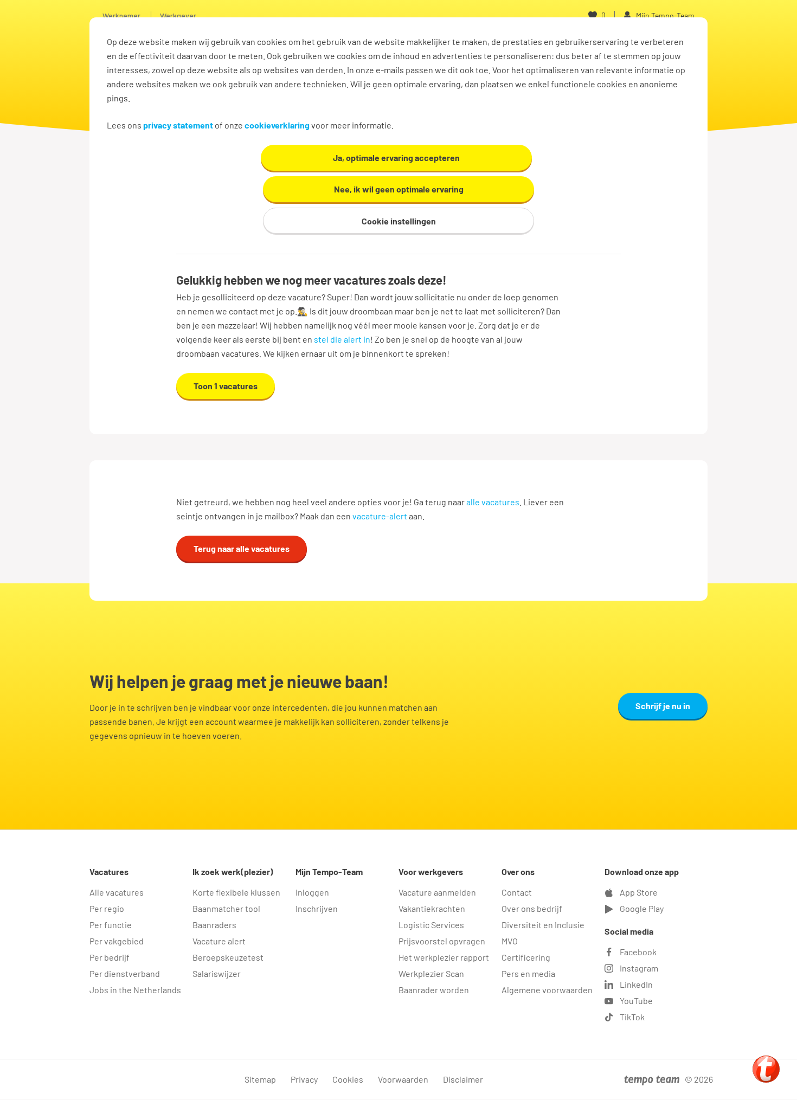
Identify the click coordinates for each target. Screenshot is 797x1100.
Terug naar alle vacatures (242, 548)
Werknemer (121, 15)
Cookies (347, 1079)
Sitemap (260, 1079)
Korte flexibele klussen (236, 892)
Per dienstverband (124, 973)
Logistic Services (431, 924)
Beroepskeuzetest (227, 957)
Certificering (526, 957)
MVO (510, 941)
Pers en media (528, 973)
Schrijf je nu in (662, 705)
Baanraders (214, 924)
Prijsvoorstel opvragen (441, 941)
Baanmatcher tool (226, 908)
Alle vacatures (116, 892)
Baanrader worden (433, 990)
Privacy (304, 1079)
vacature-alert (379, 516)
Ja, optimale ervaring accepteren (396, 157)
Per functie (110, 924)
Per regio (106, 908)
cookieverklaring (277, 125)
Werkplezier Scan (431, 973)
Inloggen (312, 892)
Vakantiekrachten (431, 908)
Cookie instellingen (399, 221)
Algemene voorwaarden (547, 990)
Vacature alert (219, 941)
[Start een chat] (766, 1069)
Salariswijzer (216, 973)
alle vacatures (492, 502)
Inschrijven (316, 908)
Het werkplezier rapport (443, 957)
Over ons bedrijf (532, 908)
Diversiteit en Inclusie (543, 924)
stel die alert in (342, 339)
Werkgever (178, 15)
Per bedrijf (109, 957)
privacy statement (178, 125)
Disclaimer (463, 1079)
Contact (517, 892)
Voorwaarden (403, 1079)
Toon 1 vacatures (226, 386)
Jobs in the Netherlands (135, 990)
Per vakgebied (116, 941)
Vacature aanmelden (437, 892)
